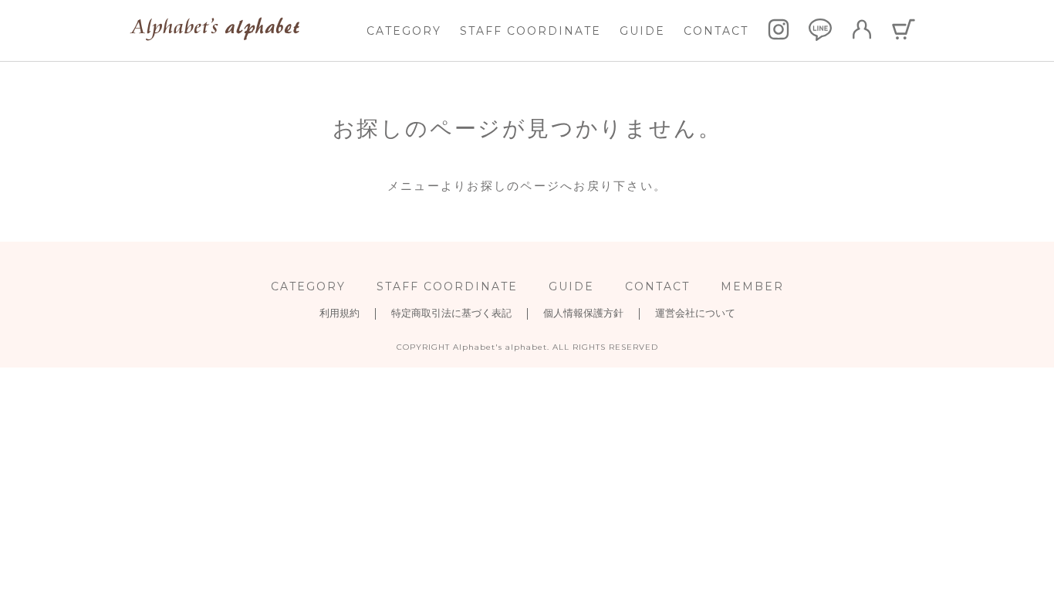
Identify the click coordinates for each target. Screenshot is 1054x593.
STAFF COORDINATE (530, 31)
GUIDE (642, 31)
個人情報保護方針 (583, 313)
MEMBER (752, 286)
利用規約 (339, 313)
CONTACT (716, 31)
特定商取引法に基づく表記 (451, 313)
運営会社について (695, 313)
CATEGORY (404, 31)
